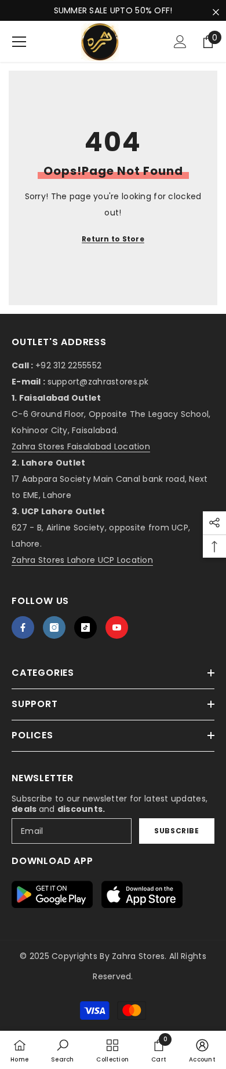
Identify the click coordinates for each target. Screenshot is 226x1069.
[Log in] (180, 41)
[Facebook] (23, 627)
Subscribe (176, 831)
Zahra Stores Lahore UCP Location (82, 560)
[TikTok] (85, 627)
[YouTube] (116, 627)
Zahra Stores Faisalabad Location (81, 446)
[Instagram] (54, 627)
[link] (62, 1050)
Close (216, 12)
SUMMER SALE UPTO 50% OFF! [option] (113, 10)
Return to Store (113, 239)
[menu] (19, 42)
